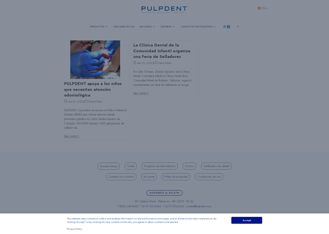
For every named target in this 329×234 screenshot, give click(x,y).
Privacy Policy (74, 228)
